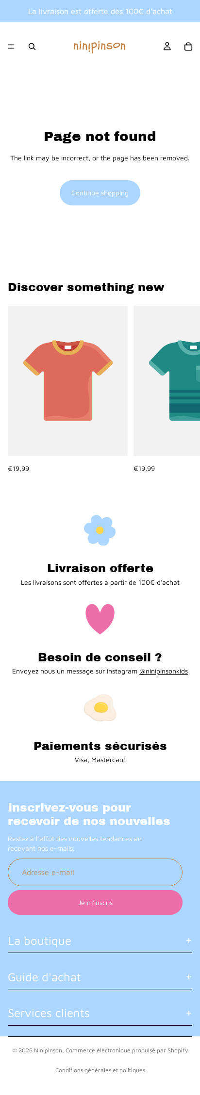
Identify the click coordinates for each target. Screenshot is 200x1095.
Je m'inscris (95, 902)
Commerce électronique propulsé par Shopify (127, 1050)
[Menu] (11, 46)
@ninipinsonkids (163, 671)
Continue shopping (100, 192)
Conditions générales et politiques (100, 1070)
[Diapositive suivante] (181, 389)
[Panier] (188, 46)
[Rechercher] (32, 46)
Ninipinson (48, 1050)
